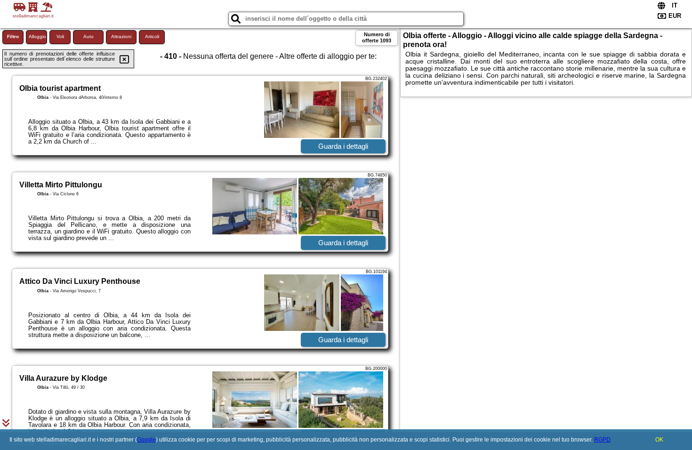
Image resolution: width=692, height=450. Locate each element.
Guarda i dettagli (343, 146)
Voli (60, 36)
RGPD (602, 439)
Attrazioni (121, 36)
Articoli (152, 36)
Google (146, 439)
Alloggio (37, 36)
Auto (88, 36)
